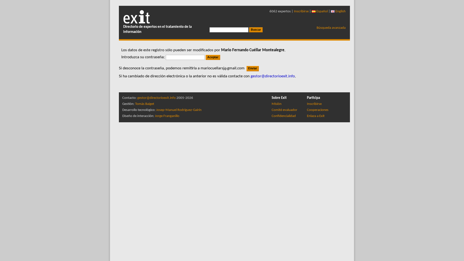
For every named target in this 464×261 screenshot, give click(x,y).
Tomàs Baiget (144, 104)
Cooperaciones (317, 110)
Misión (277, 104)
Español (322, 11)
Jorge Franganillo (167, 116)
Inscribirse (301, 11)
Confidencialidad (284, 116)
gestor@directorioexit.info (156, 98)
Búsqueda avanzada (331, 28)
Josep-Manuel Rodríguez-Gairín (179, 110)
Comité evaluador (284, 110)
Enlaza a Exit (316, 116)
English (340, 11)
